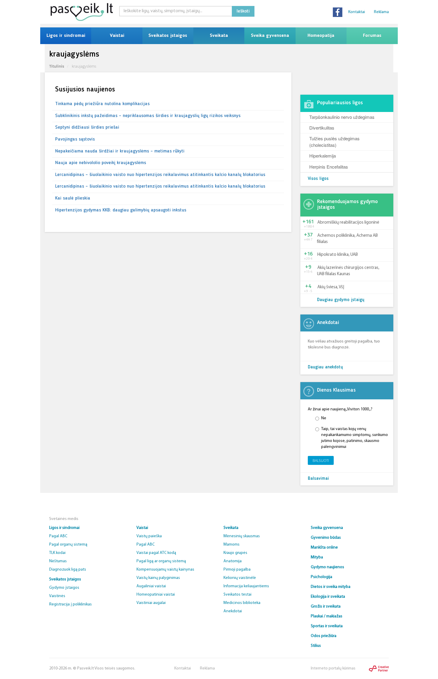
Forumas (372, 35)
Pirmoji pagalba (237, 569)
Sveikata (219, 35)
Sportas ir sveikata (327, 626)
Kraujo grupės (235, 553)
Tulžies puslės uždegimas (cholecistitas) (334, 141)
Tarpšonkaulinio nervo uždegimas (342, 117)
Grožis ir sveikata (326, 606)
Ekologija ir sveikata (328, 596)
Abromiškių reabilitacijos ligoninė (348, 222)
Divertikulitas (321, 127)
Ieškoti (243, 11)
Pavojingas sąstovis (75, 139)
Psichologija (321, 577)
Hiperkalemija (322, 155)
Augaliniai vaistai (151, 586)
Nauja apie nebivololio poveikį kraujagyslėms (100, 163)
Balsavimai (318, 478)
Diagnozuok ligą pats (67, 569)
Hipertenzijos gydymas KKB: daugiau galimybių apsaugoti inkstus (120, 210)
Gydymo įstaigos (64, 587)
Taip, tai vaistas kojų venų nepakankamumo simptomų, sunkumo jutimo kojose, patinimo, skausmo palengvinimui (354, 438)
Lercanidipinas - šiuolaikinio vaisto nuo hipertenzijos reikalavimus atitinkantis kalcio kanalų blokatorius (160, 174)
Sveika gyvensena (270, 35)
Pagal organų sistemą (68, 544)
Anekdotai (232, 611)
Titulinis (56, 66)
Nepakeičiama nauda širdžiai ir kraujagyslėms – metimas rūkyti (119, 151)
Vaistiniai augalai (151, 603)
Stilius (316, 646)
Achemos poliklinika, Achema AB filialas (347, 238)
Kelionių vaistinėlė (239, 578)
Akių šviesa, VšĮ (330, 287)
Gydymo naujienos (327, 567)
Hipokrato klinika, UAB (337, 255)
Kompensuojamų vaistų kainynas (165, 569)
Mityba (317, 557)
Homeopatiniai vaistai (155, 594)
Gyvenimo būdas (326, 537)
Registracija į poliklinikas (70, 604)
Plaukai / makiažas (326, 616)
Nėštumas (58, 561)
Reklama (381, 12)
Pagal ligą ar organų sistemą (161, 561)
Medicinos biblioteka (241, 603)
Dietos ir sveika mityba (330, 587)
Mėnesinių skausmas (241, 536)
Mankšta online (324, 547)
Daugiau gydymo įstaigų (340, 300)
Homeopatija (320, 35)
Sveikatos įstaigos (167, 35)
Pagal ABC (58, 536)
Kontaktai (356, 12)
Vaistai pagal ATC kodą (156, 553)
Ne (323, 418)
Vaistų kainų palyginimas (158, 578)
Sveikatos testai (237, 594)
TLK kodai (57, 553)
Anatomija (232, 561)
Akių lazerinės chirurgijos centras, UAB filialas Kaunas (348, 271)
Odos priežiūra (323, 636)
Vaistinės (57, 596)
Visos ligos (318, 179)
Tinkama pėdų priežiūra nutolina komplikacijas (102, 104)
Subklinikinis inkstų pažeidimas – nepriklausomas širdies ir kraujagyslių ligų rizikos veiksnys (147, 115)
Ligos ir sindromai (65, 35)
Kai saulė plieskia (72, 198)
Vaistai (117, 35)
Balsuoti (321, 460)
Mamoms (231, 544)
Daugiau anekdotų (325, 367)
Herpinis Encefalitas (328, 166)
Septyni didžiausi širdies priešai (87, 127)
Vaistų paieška (149, 536)
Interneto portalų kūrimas (333, 668)
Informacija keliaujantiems (246, 586)
